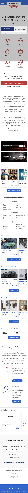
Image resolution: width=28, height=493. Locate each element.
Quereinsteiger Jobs (8, 224)
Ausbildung (19, 228)
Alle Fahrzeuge (14, 290)
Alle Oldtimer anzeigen (14, 259)
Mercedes (19, 207)
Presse (8, 491)
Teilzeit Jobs (19, 224)
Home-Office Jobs (21, 226)
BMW (5, 207)
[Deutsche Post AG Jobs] (17, 333)
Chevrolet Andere (6, 250)
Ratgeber (4, 491)
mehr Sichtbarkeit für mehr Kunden (14, 363)
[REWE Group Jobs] (5, 333)
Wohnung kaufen (20, 217)
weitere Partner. (10, 358)
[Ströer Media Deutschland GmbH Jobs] (11, 333)
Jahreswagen (20, 203)
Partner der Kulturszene (16, 356)
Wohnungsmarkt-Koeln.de (9, 462)
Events (21, 146)
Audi (18, 205)
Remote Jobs (7, 228)
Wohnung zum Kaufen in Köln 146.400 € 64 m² (8, 312)
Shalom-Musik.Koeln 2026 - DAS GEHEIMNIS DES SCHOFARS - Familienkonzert (9, 182)
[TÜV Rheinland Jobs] (23, 333)
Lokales (13, 491)
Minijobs (6, 226)
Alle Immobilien (14, 321)
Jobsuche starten (14, 337)
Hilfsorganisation (17, 380)
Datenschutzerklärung (22, 33)
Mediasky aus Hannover (10, 360)
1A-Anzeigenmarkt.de (14, 476)
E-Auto (5, 205)
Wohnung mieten (7, 215)
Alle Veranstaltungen (14, 190)
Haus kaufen (7, 218)
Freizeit (20, 67)
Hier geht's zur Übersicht (14, 454)
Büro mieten (6, 217)
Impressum (23, 491)
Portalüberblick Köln (14, 457)
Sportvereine (16, 401)
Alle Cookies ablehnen (20, 29)
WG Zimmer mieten (21, 215)
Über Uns (18, 491)
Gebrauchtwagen (8, 204)
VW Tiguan (4, 281)
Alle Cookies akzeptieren (7, 29)
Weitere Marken (7, 209)
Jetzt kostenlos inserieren (14, 83)
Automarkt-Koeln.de (20, 462)
